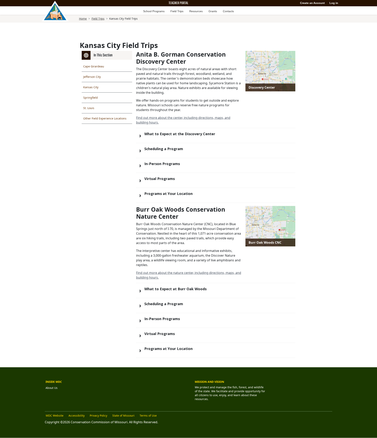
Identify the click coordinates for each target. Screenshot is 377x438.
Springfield (90, 97)
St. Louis (88, 108)
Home (83, 18)
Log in (333, 3)
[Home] (55, 11)
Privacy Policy (98, 415)
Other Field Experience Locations (104, 118)
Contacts (228, 11)
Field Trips (176, 11)
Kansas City (90, 87)
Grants (213, 11)
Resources (196, 11)
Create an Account (312, 3)
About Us (52, 388)
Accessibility (77, 415)
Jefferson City (92, 77)
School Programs (154, 11)
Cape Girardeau (93, 66)
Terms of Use (148, 415)
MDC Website (54, 415)
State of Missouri (123, 415)
